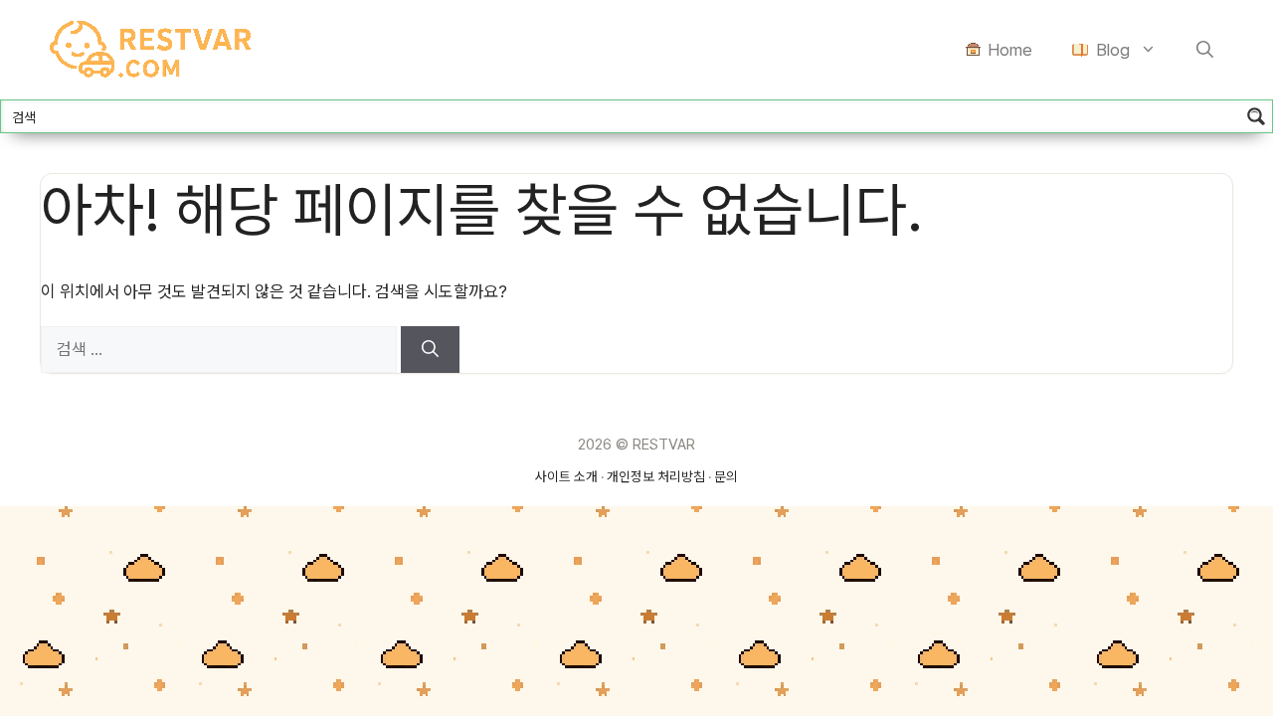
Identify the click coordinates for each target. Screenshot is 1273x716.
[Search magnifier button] (1256, 116)
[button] (1205, 50)
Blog (1113, 50)
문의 (726, 476)
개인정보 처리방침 (656, 476)
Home (1010, 50)
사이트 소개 (566, 476)
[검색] (430, 350)
